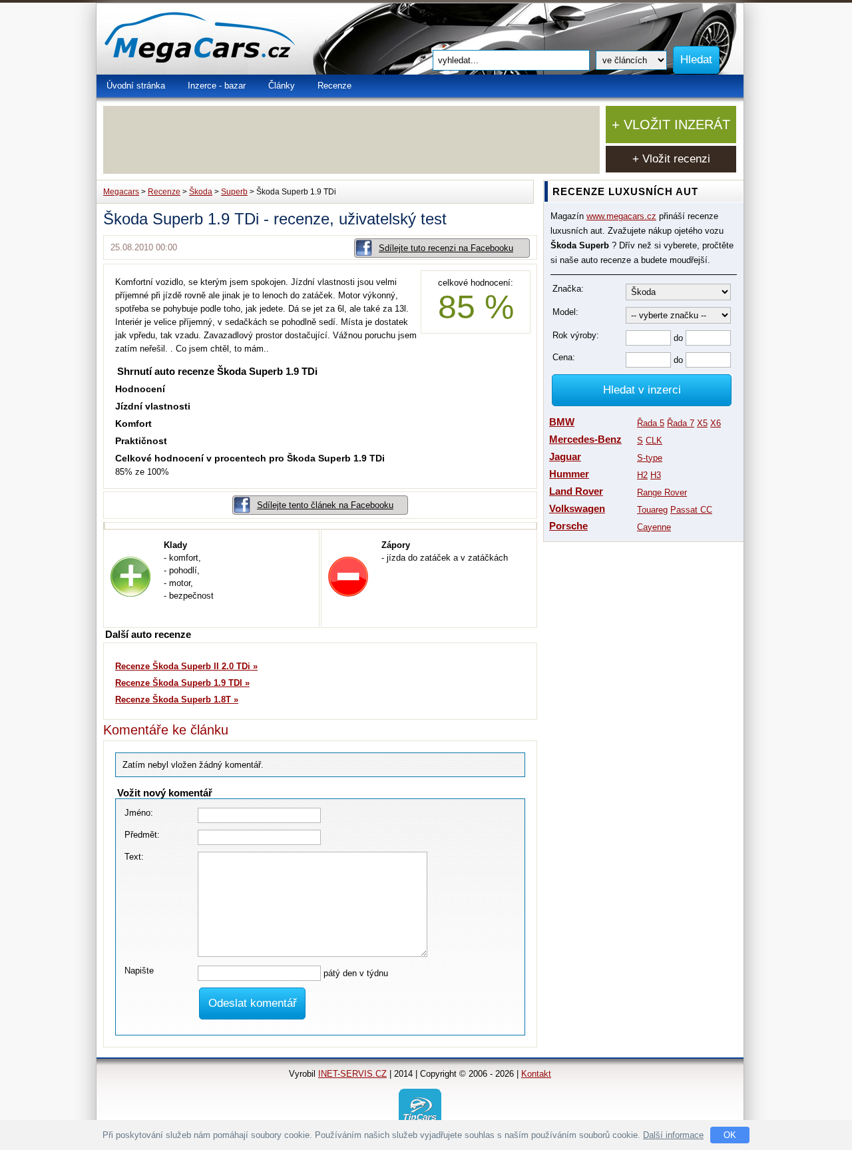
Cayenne (654, 527)
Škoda (200, 191)
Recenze (334, 86)
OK (730, 1135)
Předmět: (142, 835)
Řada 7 (680, 423)
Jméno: (138, 813)
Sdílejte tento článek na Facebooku (325, 505)
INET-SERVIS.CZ (352, 1074)
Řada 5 (650, 423)
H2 (642, 475)
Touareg (652, 510)
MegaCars (230, 39)
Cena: (563, 357)
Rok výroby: (575, 335)
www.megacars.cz (621, 216)
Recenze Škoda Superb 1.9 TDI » (182, 683)
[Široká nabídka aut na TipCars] (420, 1109)
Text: (134, 857)
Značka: (568, 289)
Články (281, 86)
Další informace (673, 1135)
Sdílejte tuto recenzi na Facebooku (446, 248)
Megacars (121, 191)
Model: (565, 312)
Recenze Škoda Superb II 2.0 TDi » (186, 666)
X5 (702, 423)
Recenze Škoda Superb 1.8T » (176, 700)
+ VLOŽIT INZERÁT (671, 124)
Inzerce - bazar (217, 86)
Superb (234, 191)
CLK (654, 440)
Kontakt (536, 1074)
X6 (715, 423)
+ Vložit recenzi (671, 158)
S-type (649, 458)
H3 (655, 475)
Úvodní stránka (135, 86)
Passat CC (691, 510)
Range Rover (662, 492)
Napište (139, 971)
